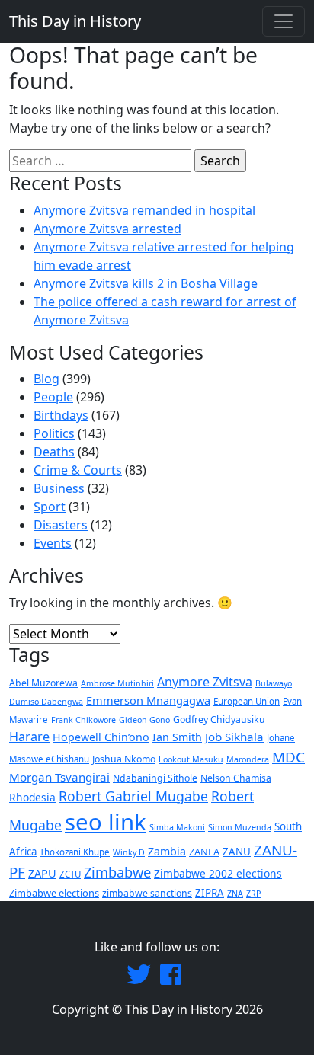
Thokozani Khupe (75, 852)
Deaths (54, 451)
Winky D (129, 852)
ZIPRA (209, 893)
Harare (29, 736)
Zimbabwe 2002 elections (218, 873)
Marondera (247, 759)
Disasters (61, 524)
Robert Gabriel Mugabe (133, 796)
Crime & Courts (78, 470)
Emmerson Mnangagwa (148, 700)
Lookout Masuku (191, 759)
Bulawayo (273, 683)
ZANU (237, 851)
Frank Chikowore (83, 720)
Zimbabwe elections (54, 893)
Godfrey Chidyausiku (219, 719)
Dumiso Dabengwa (46, 701)
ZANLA (204, 851)
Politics (54, 433)
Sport (50, 506)
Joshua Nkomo (123, 759)
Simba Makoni (177, 827)
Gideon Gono (144, 720)
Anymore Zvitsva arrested (107, 228)
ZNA (235, 893)
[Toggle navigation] (283, 21)
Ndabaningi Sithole (155, 778)
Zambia (167, 851)
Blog (46, 378)
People (53, 396)
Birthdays (61, 415)
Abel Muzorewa (43, 682)
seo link (105, 822)
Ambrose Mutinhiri (117, 683)
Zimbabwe (117, 871)
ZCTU (70, 874)
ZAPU (42, 873)
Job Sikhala (234, 736)
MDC (288, 757)
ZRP (253, 893)
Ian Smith (177, 737)
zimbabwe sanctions (147, 893)
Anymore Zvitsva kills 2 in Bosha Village (146, 283)
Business (59, 488)
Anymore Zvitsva (204, 681)
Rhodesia (32, 797)
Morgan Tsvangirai (59, 777)
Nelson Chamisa (235, 778)
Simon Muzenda (239, 827)
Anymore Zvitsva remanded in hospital (144, 210)
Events (53, 543)
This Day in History (75, 21)
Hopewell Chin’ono (101, 737)
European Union (246, 701)
